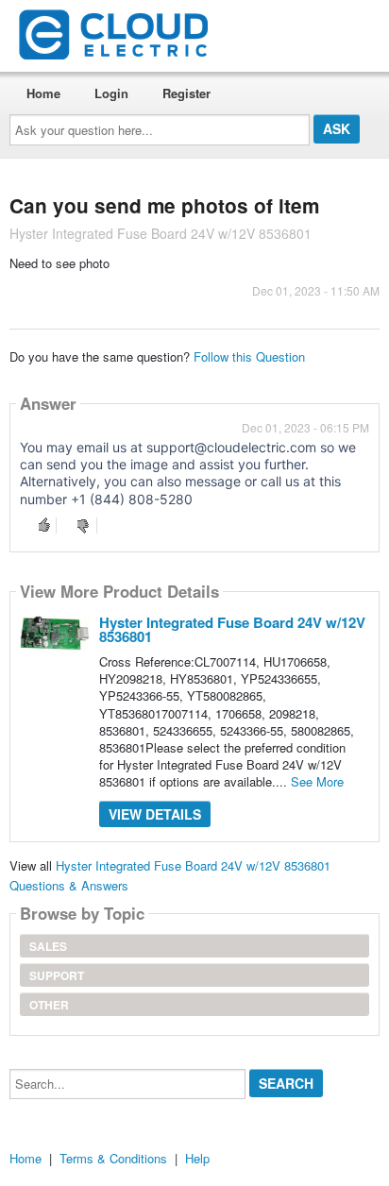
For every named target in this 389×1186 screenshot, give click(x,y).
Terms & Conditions (113, 1158)
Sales (48, 946)
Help (197, 1158)
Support (56, 975)
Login (111, 93)
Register (186, 93)
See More (317, 781)
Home (43, 93)
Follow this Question (249, 356)
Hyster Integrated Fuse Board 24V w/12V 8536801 (232, 629)
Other (49, 1004)
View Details (155, 814)
